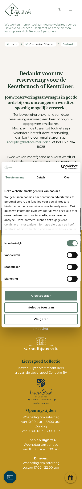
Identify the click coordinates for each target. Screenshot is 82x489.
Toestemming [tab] (15, 177)
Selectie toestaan (41, 307)
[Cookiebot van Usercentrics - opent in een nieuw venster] (61, 167)
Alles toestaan (41, 295)
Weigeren (41, 319)
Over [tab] (67, 177)
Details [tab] (41, 177)
